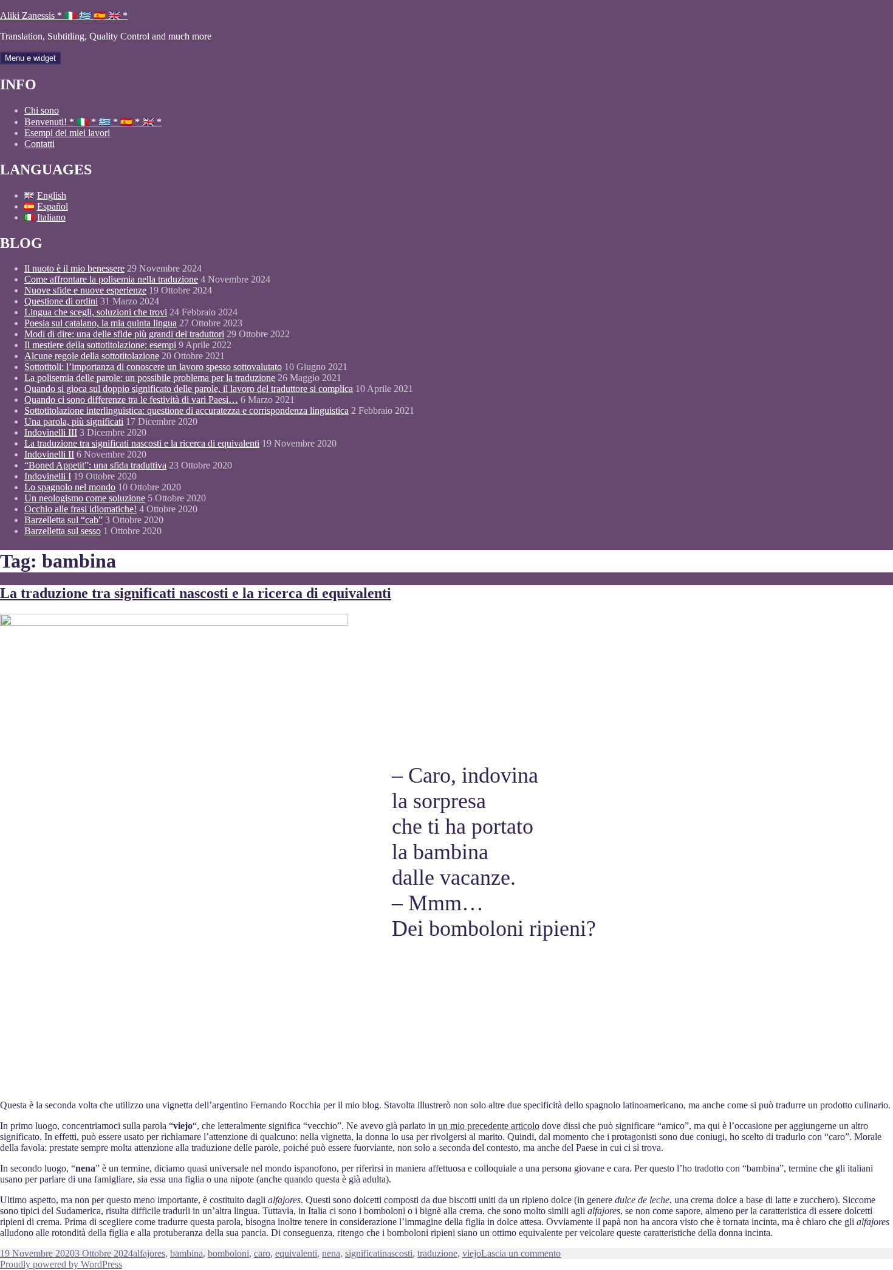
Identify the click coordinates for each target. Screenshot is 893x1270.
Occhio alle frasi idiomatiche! (80, 509)
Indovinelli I (47, 476)
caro (262, 1253)
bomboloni (228, 1253)
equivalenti (296, 1253)
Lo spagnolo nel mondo (69, 487)
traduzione (437, 1253)
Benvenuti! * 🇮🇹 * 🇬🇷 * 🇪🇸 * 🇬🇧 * (93, 122)
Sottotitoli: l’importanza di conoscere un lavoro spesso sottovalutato (153, 367)
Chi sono (41, 110)
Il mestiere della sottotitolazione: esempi (100, 345)
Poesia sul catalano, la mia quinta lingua (100, 323)
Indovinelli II (49, 454)
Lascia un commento (521, 1253)
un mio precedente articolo (488, 1126)
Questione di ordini (61, 301)
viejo (471, 1253)
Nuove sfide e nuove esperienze (85, 290)
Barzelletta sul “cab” (63, 520)
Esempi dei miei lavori (67, 133)
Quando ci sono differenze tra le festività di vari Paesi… (131, 399)
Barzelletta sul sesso (62, 531)
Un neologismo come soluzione (84, 498)
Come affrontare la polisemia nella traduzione (111, 279)
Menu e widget (30, 58)
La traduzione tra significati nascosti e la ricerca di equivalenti (141, 443)
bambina (186, 1253)
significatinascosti (378, 1253)
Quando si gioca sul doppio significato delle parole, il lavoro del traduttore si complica (188, 388)
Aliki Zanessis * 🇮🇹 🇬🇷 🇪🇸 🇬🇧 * (64, 15)
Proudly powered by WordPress (61, 1264)
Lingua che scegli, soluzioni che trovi (95, 312)
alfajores (149, 1253)
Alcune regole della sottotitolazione (91, 356)
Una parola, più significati (73, 421)
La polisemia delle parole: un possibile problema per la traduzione (149, 377)
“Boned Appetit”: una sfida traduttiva (95, 465)
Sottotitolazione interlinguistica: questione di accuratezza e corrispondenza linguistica (186, 410)
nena (331, 1253)
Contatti (39, 144)
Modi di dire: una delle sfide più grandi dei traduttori (124, 334)
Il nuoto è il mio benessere (74, 268)
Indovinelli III (50, 432)
